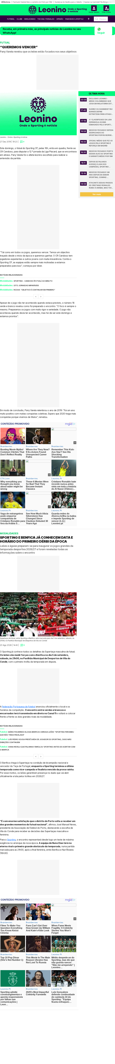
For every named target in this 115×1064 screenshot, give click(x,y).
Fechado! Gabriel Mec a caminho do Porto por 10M (32, 2)
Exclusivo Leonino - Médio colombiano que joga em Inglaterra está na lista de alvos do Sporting (101, 101)
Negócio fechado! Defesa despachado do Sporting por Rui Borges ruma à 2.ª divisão (101, 133)
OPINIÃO (59, 19)
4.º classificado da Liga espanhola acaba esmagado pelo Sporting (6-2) (101, 122)
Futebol (11, 19)
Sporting (11, 839)
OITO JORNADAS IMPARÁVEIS (26, 285)
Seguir (101, 32)
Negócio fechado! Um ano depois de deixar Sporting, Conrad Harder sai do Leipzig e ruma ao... (100, 175)
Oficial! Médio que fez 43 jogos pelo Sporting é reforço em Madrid (101, 143)
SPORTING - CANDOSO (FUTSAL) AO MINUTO (33, 281)
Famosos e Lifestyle (74, 19)
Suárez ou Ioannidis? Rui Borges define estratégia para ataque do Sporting (101, 111)
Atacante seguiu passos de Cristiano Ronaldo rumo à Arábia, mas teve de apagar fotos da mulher (101, 185)
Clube (19, 19)
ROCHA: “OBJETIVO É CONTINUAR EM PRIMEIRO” (34, 290)
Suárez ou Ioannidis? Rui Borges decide (99, 2)
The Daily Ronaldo (45, 19)
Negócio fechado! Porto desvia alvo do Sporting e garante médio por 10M (101, 153)
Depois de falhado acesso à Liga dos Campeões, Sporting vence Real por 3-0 (99, 164)
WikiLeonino (29, 19)
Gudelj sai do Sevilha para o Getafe (68, 2)
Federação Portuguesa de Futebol (18, 706)
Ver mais (97, 194)
